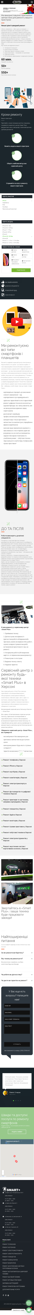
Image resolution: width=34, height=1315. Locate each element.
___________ (14, 267)
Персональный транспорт (9, 209)
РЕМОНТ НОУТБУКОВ (8, 1251)
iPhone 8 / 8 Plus (6, 232)
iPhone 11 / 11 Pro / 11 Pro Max (10, 240)
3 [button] (18, 1104)
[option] (17, 1086)
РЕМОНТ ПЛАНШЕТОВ (9, 1261)
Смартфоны (5, 202)
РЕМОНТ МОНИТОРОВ (9, 1267)
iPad (3, 204)
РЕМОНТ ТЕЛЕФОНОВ (9, 1248)
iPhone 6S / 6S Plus (7, 228)
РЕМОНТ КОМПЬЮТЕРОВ (10, 1264)
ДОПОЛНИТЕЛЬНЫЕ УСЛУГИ (11, 1293)
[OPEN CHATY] (29, 1310)
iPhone (4, 200)
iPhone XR (5, 238)
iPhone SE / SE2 (6, 225)
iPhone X (4, 234)
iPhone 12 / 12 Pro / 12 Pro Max (10, 242)
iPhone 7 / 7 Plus (6, 230)
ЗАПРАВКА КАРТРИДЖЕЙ (10, 1287)
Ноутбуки (5, 207)
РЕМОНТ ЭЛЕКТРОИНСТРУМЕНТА (12, 1254)
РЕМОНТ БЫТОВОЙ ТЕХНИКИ (11, 1281)
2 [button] (16, 1104)
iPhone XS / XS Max (7, 236)
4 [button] (20, 1104)
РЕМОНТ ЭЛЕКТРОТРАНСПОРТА (12, 1258)
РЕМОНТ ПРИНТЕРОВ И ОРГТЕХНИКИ (13, 1290)
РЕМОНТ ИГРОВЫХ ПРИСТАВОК (11, 1284)
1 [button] (14, 1104)
